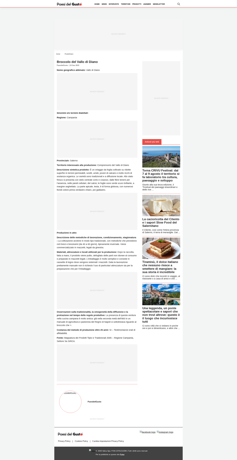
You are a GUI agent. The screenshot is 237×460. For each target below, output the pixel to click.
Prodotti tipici (69, 54)
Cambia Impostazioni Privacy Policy (108, 441)
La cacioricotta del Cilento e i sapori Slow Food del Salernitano (160, 222)
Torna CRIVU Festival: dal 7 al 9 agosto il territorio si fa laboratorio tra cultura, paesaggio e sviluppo (160, 175)
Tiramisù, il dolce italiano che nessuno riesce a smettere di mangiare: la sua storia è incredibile (160, 267)
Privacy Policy (64, 441)
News (104, 4)
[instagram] (165, 432)
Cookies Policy (81, 441)
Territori (125, 4)
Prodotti (136, 4)
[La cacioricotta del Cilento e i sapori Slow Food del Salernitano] (161, 205)
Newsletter (159, 4)
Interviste (114, 4)
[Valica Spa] (92, 451)
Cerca (218, 13)
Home (97, 4)
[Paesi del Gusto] (69, 4)
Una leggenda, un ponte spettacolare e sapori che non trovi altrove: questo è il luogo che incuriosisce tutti (161, 314)
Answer (147, 4)
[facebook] (148, 432)
